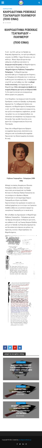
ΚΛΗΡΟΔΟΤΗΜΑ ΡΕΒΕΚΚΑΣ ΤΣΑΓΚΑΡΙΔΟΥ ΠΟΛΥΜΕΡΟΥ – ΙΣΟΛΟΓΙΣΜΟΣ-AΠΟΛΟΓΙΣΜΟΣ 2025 (21, 368)
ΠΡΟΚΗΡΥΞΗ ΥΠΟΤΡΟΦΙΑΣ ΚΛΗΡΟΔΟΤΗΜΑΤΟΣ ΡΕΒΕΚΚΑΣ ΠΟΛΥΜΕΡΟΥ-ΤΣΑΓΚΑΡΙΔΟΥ (21, 409)
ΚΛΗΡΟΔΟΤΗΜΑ (7, 9)
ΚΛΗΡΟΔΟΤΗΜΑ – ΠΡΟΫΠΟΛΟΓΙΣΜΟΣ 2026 (21, 390)
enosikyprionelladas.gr (25, 440)
